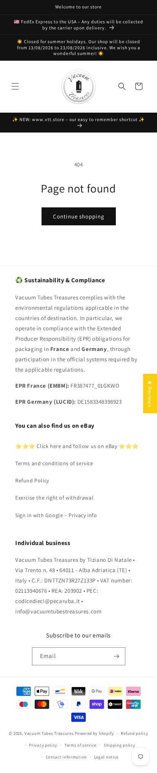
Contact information (66, 757)
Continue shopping (78, 216)
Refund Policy (32, 480)
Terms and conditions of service (54, 463)
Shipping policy (119, 745)
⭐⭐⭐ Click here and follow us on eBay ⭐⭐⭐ (77, 446)
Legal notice (106, 757)
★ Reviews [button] (150, 393)
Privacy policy (43, 745)
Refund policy (134, 733)
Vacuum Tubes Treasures (49, 733)
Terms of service (80, 745)
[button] (15, 86)
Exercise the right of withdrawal (54, 497)
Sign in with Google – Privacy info (56, 515)
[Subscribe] (116, 656)
